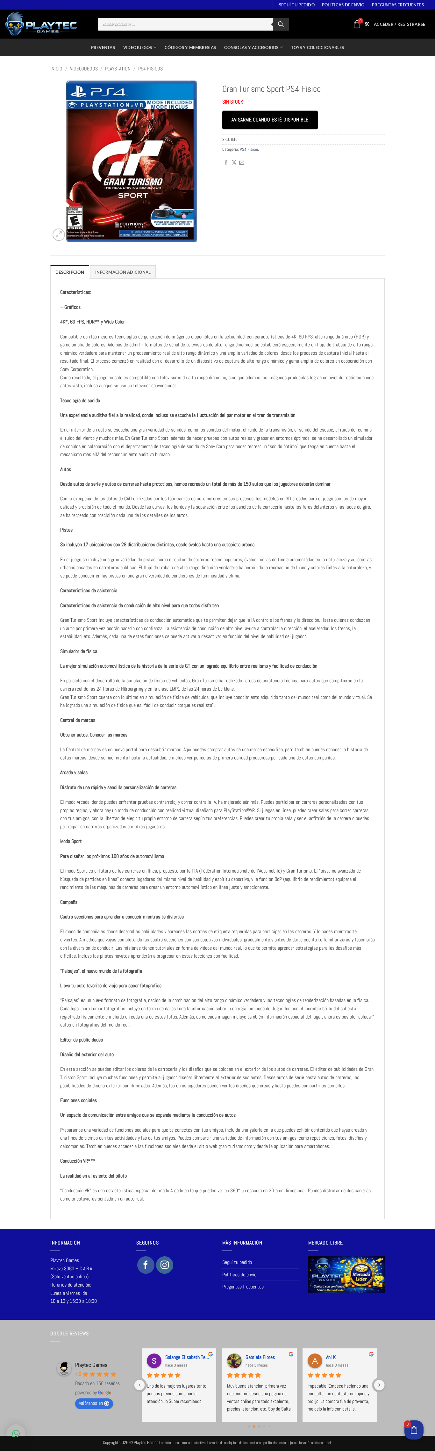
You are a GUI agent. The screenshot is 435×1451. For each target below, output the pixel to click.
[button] (399, 24)
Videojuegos (137, 47)
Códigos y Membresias (190, 47)
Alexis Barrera (339, 1357)
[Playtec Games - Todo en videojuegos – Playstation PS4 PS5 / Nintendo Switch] (41, 24)
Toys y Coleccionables (317, 47)
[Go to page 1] (254, 1426)
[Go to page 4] (269, 1426)
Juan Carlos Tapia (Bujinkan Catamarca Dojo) (268, 1357)
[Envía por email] (241, 163)
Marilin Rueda (178, 1357)
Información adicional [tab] (123, 272)
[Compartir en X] (234, 163)
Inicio (56, 68)
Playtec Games (91, 1364)
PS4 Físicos (150, 68)
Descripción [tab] (69, 272)
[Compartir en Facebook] (226, 163)
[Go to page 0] (249, 1426)
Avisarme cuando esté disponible (270, 120)
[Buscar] (281, 24)
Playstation (118, 68)
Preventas (103, 47)
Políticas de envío (343, 4)
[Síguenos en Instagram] (164, 1264)
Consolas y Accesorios (251, 47)
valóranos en (91, 1403)
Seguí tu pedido (297, 4)
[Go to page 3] (264, 1426)
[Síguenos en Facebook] (145, 1264)
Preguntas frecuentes (398, 4)
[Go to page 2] (259, 1426)
